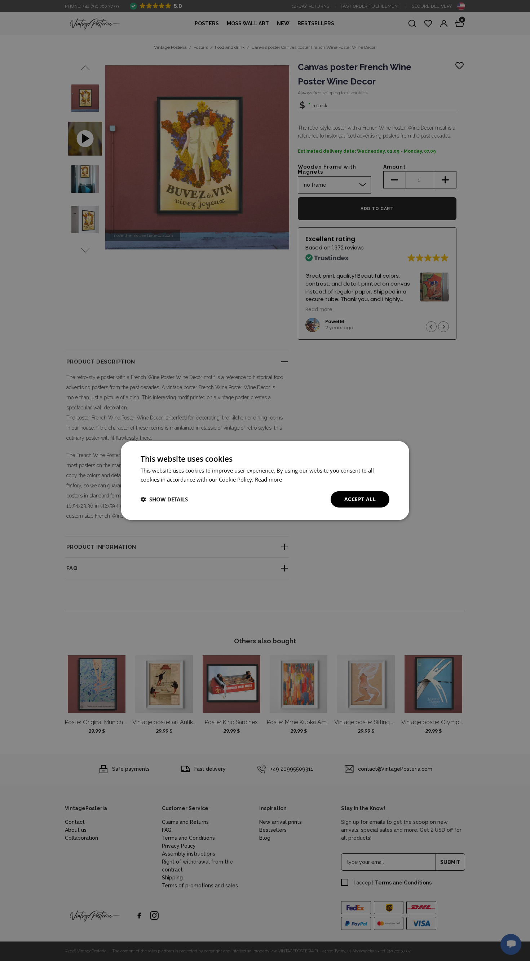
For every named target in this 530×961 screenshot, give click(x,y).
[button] (164, 499)
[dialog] (265, 480)
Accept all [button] (360, 499)
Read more (268, 479)
